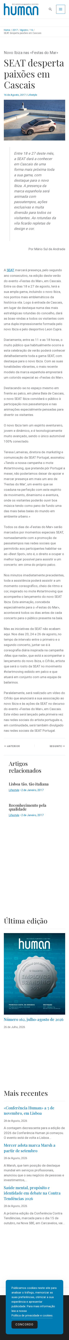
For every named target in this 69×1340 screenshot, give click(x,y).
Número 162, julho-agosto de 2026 (33, 1019)
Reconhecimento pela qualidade (27, 807)
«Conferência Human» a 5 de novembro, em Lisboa (29, 1110)
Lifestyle (32, 94)
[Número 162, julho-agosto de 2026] (34, 974)
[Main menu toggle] (60, 9)
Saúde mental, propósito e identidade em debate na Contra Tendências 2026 (32, 1193)
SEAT (10, 270)
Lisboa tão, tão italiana (29, 783)
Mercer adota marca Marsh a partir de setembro (29, 1147)
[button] (50, 9)
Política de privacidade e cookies (32, 1315)
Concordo (25, 1324)
